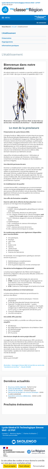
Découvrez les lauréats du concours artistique (23, 392)
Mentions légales (15, 433)
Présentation (6, 38)
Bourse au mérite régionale (17, 387)
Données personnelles (10, 435)
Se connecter (41, 23)
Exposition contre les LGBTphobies (19, 396)
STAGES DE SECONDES (15, 390)
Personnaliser (39, 466)
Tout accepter (10, 466)
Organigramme (7, 42)
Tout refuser (24, 466)
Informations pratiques (10, 46)
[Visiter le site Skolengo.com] (24, 443)
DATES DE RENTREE (14, 389)
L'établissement (9, 33)
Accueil (14, 27)
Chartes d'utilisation (30, 433)
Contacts (5, 433)
